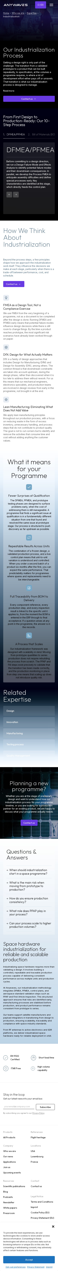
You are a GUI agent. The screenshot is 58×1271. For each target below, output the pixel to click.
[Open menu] (51, 4)
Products (7, 1132)
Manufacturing (14, 733)
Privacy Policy (38, 1113)
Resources (8, 1180)
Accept (29, 1259)
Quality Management (18, 755)
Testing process (15, 744)
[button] (53, 1226)
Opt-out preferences (16, 1267)
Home (6, 13)
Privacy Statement (35, 1267)
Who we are (18, 13)
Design (10, 710)
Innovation (12, 722)
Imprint (49, 1267)
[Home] (18, 5)
